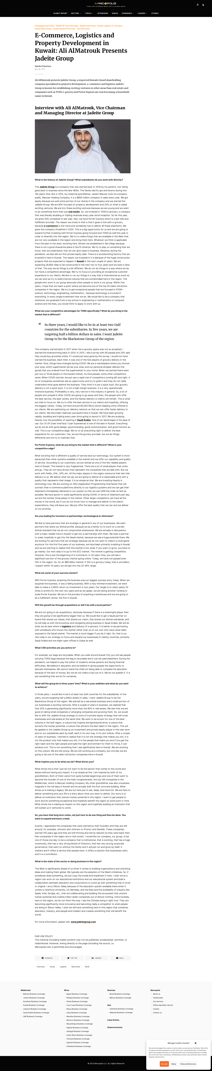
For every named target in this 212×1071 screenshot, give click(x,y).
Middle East (26, 990)
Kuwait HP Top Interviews (67, 26)
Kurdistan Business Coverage (35, 1001)
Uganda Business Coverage (77, 1042)
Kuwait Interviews (88, 26)
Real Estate (76, 967)
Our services (158, 1001)
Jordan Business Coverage (34, 998)
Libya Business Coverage (76, 1013)
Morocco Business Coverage (77, 1020)
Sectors (75, 13)
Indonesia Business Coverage (121, 1009)
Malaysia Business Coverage (121, 1012)
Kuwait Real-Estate (43, 29)
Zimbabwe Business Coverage (78, 1046)
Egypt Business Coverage (76, 994)
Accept (164, 1064)
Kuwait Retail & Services (64, 29)
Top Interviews (83, 29)
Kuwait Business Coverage (33, 1005)
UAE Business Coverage (32, 1016)
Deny (174, 1064)
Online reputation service (163, 1005)
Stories (155, 13)
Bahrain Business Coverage (34, 994)
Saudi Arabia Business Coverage (36, 1013)
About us (156, 994)
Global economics (114, 1027)
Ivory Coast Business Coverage (79, 1005)
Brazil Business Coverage (120, 994)
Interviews (103, 13)
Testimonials (158, 998)
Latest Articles (113, 1020)
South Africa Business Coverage (79, 1035)
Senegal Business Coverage (77, 1031)
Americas (111, 990)
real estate (74, 211)
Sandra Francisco (43, 66)
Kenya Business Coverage (76, 1009)
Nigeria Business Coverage (77, 1028)
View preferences (188, 1064)
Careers (156, 1009)
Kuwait (80, 261)
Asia (109, 1005)
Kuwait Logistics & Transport (110, 26)
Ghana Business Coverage (76, 1001)
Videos (115, 13)
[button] (195, 1043)
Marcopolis (155, 990)
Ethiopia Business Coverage (77, 998)
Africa (66, 990)
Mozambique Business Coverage (79, 1024)
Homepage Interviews (44, 26)
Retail (87, 967)
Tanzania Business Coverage (78, 1039)
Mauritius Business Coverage (78, 1016)
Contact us (157, 1013)
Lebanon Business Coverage (34, 1009)
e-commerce (51, 226)
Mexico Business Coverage (120, 998)
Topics (88, 13)
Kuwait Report (60, 13)
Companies (127, 13)
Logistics (63, 967)
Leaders (141, 13)
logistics (66, 626)
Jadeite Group (47, 187)
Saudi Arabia (84, 420)
